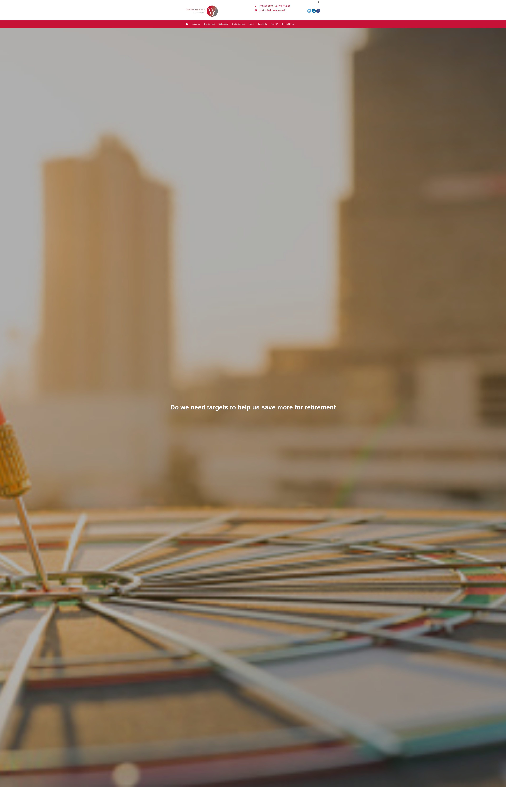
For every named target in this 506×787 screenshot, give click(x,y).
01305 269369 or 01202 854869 (274, 6)
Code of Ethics (288, 24)
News (251, 24)
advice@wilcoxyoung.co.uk (272, 10)
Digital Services (238, 24)
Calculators (223, 24)
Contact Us (262, 24)
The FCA (274, 24)
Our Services (209, 24)
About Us (196, 24)
